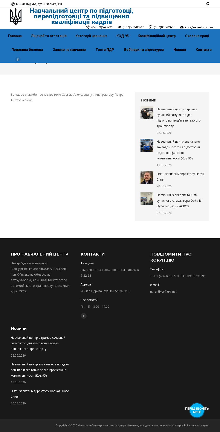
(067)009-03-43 (164, 27)
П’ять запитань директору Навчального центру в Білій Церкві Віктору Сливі (62, 394)
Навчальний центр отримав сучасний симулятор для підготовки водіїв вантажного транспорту (179, 117)
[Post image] (147, 112)
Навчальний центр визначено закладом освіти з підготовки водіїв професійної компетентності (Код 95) (178, 149)
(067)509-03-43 (133, 27)
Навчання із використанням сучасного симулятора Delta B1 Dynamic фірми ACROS (180, 200)
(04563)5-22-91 (102, 27)
